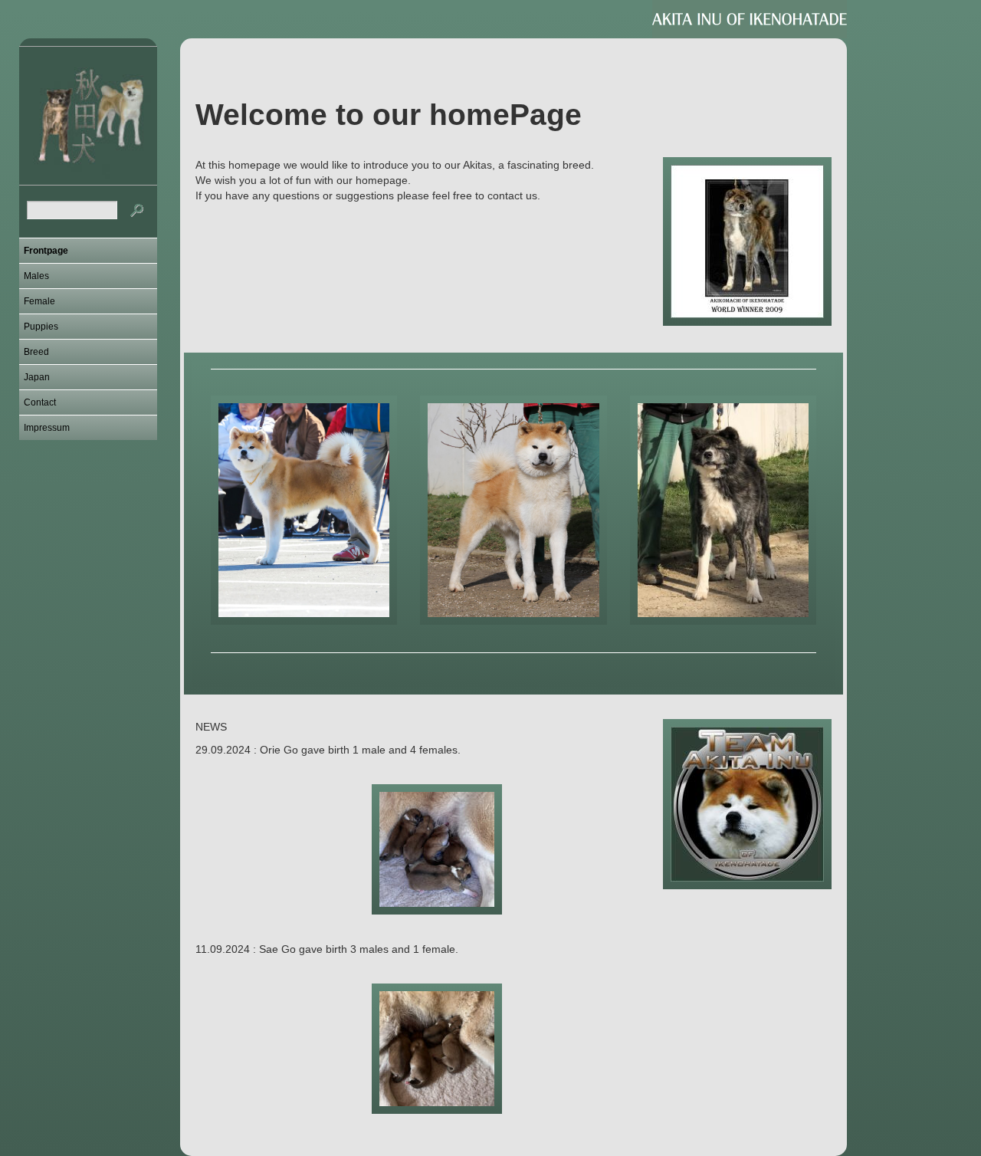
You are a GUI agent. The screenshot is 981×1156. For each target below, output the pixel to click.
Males (36, 276)
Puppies (41, 326)
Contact (40, 402)
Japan (37, 377)
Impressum (47, 427)
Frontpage (46, 250)
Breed (36, 351)
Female (39, 301)
